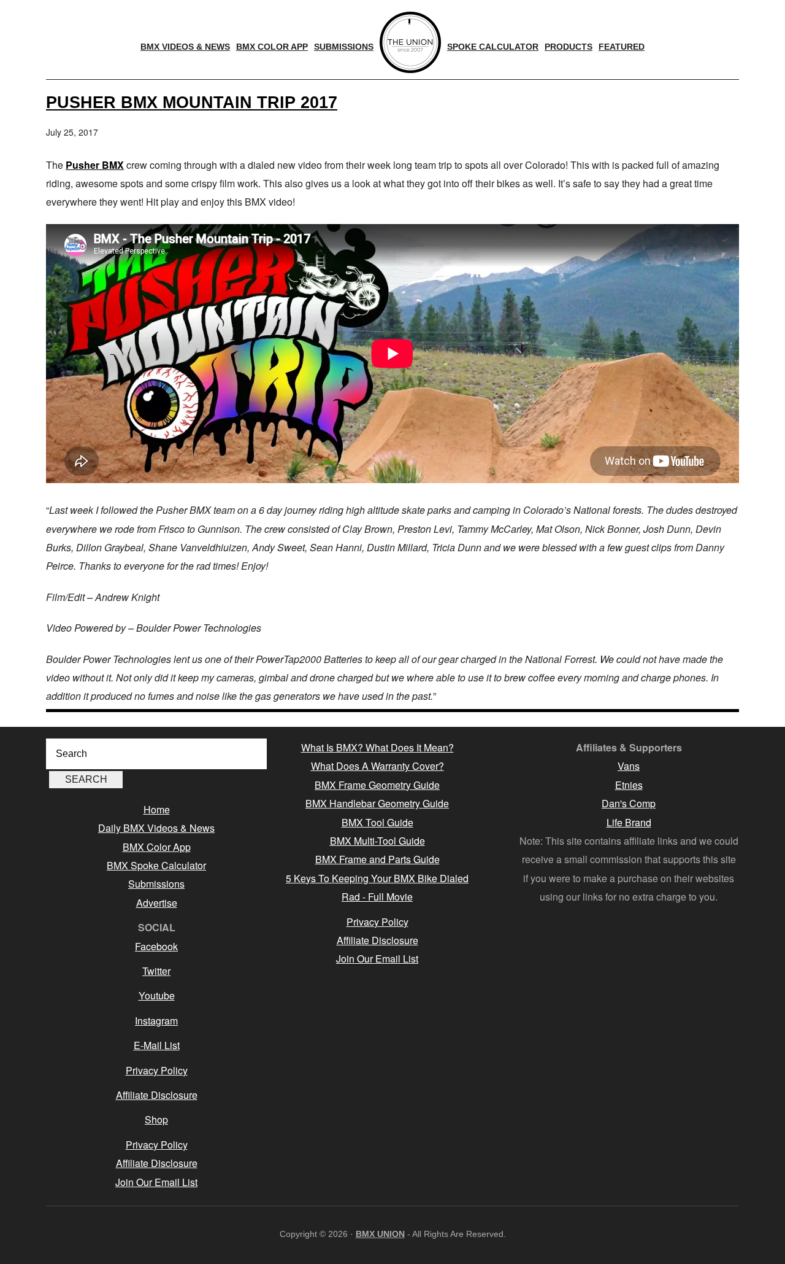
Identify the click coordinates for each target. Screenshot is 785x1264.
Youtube (157, 995)
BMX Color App (157, 847)
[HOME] (410, 42)
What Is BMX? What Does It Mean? (377, 747)
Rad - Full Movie (377, 897)
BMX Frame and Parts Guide (377, 859)
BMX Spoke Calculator (156, 865)
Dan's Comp (629, 803)
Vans (629, 766)
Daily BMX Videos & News (156, 828)
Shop (156, 1119)
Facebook (156, 946)
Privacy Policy (157, 1070)
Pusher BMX (95, 165)
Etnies (629, 785)
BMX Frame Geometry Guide (377, 785)
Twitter (156, 971)
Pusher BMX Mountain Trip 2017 (191, 102)
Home (157, 809)
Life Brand (629, 822)
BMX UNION (380, 1234)
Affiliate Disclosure (156, 1095)
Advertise (156, 903)
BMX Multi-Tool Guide (377, 841)
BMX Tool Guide (377, 822)
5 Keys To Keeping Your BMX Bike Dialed (377, 878)
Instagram (156, 1021)
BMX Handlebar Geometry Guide (377, 803)
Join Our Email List (156, 1182)
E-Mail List (157, 1045)
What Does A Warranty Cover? (377, 766)
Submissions (156, 884)
